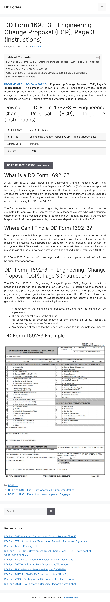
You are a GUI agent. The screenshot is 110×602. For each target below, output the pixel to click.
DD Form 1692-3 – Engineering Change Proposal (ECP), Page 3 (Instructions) (48, 73)
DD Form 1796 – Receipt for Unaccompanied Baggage (39, 494)
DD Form (13, 485)
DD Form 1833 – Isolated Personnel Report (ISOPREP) (35, 569)
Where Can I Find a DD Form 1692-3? (27, 69)
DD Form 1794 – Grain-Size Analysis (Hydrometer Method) (41, 489)
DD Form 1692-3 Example (21, 76)
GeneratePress (70, 597)
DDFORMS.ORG (13, 84)
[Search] (51, 511)
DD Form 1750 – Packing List (20, 546)
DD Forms (12, 7)
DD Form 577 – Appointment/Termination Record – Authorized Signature (45, 541)
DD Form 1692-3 (36, 84)
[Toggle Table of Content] (95, 57)
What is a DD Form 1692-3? (22, 65)
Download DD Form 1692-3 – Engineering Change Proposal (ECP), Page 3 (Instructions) (53, 61)
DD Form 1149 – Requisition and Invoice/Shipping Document (38, 559)
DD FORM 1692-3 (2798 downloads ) (29, 165)
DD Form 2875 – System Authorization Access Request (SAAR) (40, 536)
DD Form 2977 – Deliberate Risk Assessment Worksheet (36, 564)
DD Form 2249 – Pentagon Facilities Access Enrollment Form (39, 579)
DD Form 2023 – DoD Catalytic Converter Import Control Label (40, 584)
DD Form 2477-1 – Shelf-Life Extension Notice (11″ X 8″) (36, 574)
